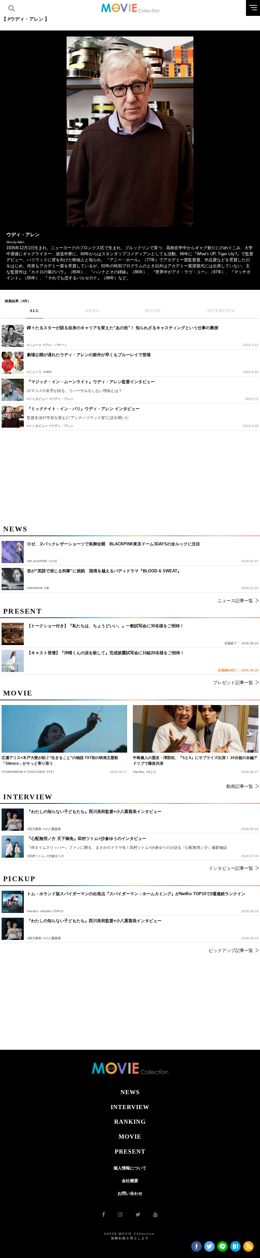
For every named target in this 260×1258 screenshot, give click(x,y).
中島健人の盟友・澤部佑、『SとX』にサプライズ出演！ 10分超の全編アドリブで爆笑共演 (195, 760)
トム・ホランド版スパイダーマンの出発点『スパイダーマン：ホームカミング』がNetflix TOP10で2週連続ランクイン (136, 893)
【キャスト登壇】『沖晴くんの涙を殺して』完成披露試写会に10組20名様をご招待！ (105, 652)
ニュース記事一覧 (235, 600)
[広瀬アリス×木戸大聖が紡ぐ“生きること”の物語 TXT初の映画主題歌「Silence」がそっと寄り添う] (64, 729)
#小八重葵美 (52, 938)
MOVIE (130, 1136)
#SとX (151, 772)
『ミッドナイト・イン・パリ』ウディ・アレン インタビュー (83, 408)
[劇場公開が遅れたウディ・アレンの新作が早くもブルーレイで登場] (13, 363)
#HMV (47, 372)
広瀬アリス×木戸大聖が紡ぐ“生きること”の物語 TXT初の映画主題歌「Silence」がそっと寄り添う (60, 760)
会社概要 (130, 1180)
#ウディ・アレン (61, 399)
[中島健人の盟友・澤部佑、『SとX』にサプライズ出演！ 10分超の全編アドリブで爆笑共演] (195, 729)
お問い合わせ (130, 1193)
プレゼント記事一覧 (233, 682)
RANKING (130, 1121)
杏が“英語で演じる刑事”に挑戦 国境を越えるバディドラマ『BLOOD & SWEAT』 (104, 571)
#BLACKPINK (37, 561)
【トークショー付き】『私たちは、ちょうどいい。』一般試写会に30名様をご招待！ (105, 625)
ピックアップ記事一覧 (231, 950)
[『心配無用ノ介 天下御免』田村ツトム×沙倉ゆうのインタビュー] (13, 846)
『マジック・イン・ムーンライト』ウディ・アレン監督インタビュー (91, 381)
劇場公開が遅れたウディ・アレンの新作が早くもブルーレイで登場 (89, 354)
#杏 (46, 588)
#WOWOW (34, 588)
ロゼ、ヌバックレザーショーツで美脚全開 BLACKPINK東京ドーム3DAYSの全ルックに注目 (113, 544)
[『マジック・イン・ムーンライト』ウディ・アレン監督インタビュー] (13, 390)
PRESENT (130, 1151)
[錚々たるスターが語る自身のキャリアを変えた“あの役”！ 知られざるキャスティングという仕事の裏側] (13, 336)
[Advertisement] (130, 476)
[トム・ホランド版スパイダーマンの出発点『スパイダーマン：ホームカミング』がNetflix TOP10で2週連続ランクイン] (13, 902)
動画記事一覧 (239, 786)
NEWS (130, 1092)
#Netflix (33, 911)
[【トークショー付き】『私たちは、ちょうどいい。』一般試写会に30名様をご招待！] (13, 634)
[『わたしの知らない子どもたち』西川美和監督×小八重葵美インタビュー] (13, 929)
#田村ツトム (36, 856)
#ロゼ (53, 561)
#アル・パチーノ (55, 345)
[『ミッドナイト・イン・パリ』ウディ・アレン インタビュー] (13, 417)
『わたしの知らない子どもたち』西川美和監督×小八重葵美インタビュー (94, 920)
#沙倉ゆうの (55, 856)
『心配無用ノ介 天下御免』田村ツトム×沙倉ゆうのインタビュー (86, 838)
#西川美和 (34, 938)
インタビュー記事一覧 (231, 868)
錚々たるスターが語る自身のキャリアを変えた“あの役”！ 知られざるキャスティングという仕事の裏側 (122, 327)
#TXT (50, 772)
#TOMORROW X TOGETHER (23, 772)
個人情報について (130, 1168)
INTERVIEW (130, 1107)
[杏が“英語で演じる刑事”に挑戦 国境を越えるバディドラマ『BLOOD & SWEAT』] (13, 579)
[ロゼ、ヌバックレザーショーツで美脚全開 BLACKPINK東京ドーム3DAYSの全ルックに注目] (13, 552)
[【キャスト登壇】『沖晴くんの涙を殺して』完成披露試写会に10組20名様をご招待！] (13, 661)
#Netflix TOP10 (51, 911)
